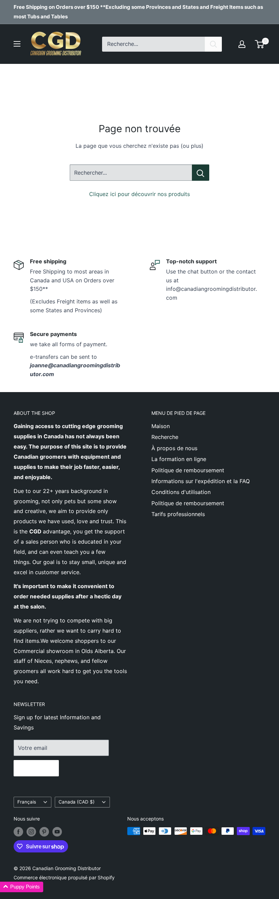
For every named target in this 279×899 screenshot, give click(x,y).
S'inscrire (36, 768)
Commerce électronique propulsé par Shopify (64, 877)
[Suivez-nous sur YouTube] (57, 831)
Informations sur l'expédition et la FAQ (200, 481)
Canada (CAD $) (77, 802)
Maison (160, 426)
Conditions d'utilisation (181, 492)
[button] (21, 887)
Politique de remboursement (187, 470)
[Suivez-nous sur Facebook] (18, 831)
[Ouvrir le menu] (17, 44)
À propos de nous (174, 448)
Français (26, 802)
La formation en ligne (178, 459)
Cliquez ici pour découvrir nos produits (139, 194)
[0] (260, 44)
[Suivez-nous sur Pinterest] (44, 831)
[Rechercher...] (200, 172)
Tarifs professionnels (178, 514)
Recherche (164, 437)
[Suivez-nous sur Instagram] (31, 831)
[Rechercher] (213, 44)
